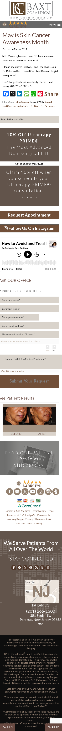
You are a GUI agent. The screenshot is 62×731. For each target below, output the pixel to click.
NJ (42, 106)
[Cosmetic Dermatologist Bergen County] (31, 10)
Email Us (53, 727)
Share (51, 94)
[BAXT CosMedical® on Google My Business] (19, 567)
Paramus (50, 106)
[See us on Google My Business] (17, 491)
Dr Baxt (35, 106)
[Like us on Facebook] (10, 491)
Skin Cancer (22, 101)
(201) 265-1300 (40, 611)
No (54, 350)
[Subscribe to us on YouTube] (33, 491)
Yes (47, 350)
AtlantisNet (43, 688)
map (40, 624)
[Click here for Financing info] (29, 503)
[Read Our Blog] (48, 491)
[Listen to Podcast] (55, 491)
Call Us (8, 727)
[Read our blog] (36, 567)
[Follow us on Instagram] (41, 491)
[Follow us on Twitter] (25, 491)
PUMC (28, 688)
